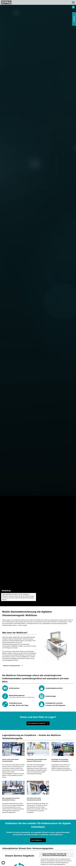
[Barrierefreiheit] (73, 7)
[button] (3, 862)
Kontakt (74, 19)
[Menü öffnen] (73, 2)
